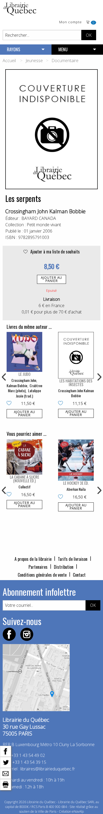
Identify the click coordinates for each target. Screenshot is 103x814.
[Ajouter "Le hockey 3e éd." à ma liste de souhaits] (61, 497)
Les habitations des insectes (75, 382)
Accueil (9, 60)
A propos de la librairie (33, 559)
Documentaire (65, 60)
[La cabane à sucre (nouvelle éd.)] (24, 457)
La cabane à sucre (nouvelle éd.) (24, 478)
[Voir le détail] (24, 352)
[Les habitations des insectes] (76, 355)
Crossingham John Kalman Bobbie (45, 211)
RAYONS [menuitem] (13, 49)
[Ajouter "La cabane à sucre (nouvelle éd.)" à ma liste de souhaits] (10, 495)
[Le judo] (24, 352)
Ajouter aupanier (51, 279)
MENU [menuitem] (63, 49)
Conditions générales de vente (42, 575)
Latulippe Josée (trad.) (28, 393)
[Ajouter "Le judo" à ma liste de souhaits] (10, 403)
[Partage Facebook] (5, 751)
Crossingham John (23, 380)
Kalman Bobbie (17, 385)
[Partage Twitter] (5, 762)
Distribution (63, 567)
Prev (4, 377)
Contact (79, 575)
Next (99, 377)
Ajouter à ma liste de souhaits (54, 251)
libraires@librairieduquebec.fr (47, 769)
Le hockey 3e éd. (76, 483)
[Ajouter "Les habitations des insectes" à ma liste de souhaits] (61, 403)
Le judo (24, 374)
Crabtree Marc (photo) (25, 388)
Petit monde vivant (44, 225)
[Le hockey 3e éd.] (76, 460)
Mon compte (70, 22)
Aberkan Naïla (76, 489)
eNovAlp (78, 811)
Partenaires (38, 567)
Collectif (24, 486)
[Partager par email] (5, 773)
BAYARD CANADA (38, 218)
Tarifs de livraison (72, 559)
